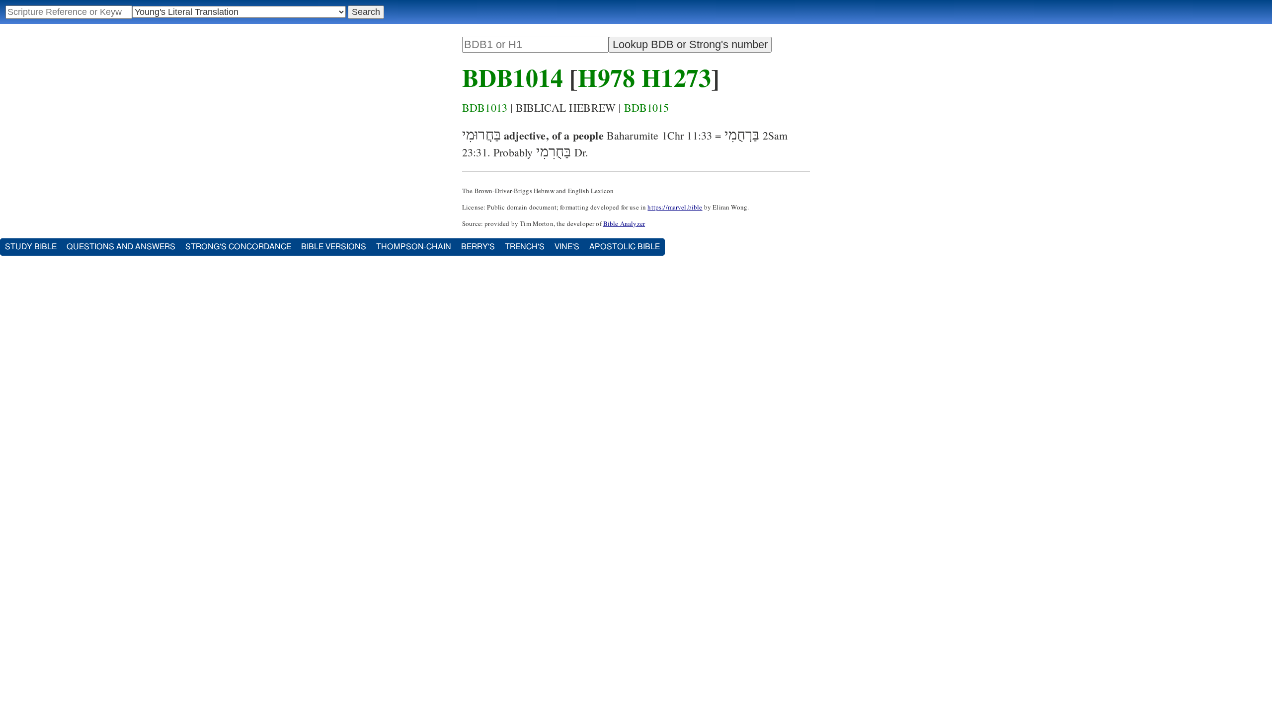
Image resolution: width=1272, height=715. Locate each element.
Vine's (567, 247)
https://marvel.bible (674, 207)
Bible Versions (333, 247)
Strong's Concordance (238, 247)
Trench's (525, 247)
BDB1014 (512, 77)
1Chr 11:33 (687, 135)
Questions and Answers (121, 247)
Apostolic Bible (624, 247)
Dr (579, 152)
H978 (606, 77)
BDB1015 (646, 107)
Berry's (478, 247)
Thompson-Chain (413, 247)
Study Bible (31, 247)
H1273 (676, 77)
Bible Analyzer (624, 223)
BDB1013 (484, 107)
